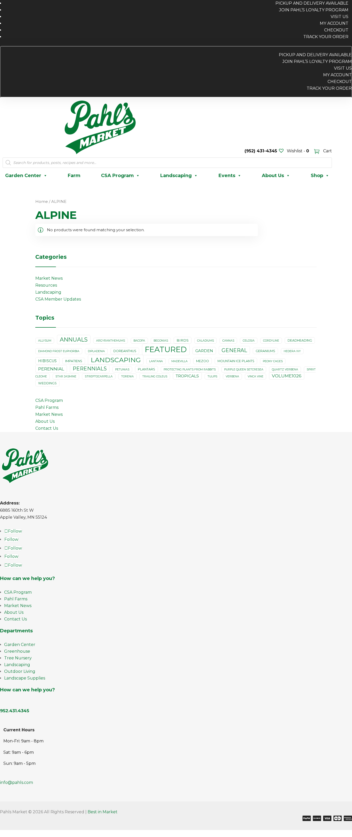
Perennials (90, 369)
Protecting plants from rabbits (190, 369)
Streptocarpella (99, 376)
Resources (46, 285)
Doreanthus (124, 351)
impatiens (73, 361)
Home (41, 201)
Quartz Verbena (285, 369)
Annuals (74, 339)
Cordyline (271, 340)
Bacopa (139, 340)
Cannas (228, 340)
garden (204, 350)
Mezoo (202, 361)
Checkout (336, 30)
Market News (49, 278)
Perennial (51, 368)
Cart (327, 150)
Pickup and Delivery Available (315, 54)
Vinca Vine (255, 376)
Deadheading (300, 340)
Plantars (146, 369)
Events (227, 175)
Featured (166, 349)
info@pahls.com (16, 782)
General (234, 350)
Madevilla (179, 361)
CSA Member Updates (58, 299)
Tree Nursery (18, 658)
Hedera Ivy (292, 351)
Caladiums (205, 340)
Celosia (249, 340)
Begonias (161, 340)
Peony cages (273, 361)
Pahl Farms (46, 407)
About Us (273, 175)
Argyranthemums (110, 340)
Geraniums (265, 351)
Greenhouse (17, 651)
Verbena (232, 376)
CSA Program (117, 175)
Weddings (47, 383)
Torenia (127, 376)
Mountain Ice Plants (235, 361)
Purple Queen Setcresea (243, 369)
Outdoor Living (19, 671)
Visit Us (339, 16)
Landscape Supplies (24, 678)
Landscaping (176, 175)
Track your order (325, 36)
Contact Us (46, 428)
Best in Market (103, 811)
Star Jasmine (65, 376)
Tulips (212, 376)
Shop (317, 175)
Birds (183, 340)
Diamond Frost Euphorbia (58, 351)
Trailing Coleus (154, 376)
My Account (334, 23)
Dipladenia (96, 351)
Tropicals (187, 376)
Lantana (156, 361)
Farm (74, 175)
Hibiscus (47, 361)
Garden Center (23, 175)
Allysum (44, 340)
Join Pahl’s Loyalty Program (313, 9)
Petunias (122, 369)
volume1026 (286, 375)
